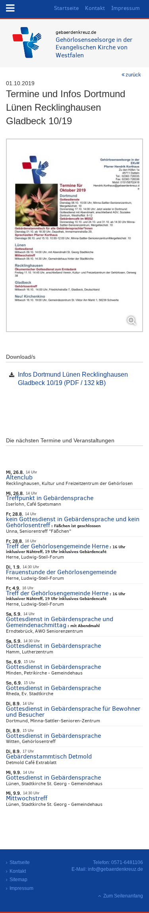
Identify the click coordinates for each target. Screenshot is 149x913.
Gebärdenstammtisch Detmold (49, 756)
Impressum (125, 8)
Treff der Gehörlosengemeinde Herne (57, 546)
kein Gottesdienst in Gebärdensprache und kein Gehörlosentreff (72, 522)
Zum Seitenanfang (123, 896)
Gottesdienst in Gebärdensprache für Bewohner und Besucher (73, 711)
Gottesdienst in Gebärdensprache (53, 645)
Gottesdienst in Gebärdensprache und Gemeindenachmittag (59, 622)
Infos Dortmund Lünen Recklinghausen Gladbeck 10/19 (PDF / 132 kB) (73, 378)
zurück (133, 75)
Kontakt (95, 8)
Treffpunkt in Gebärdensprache (49, 498)
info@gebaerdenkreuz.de (115, 869)
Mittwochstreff (26, 798)
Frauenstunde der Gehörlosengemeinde (61, 572)
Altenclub (19, 477)
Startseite (66, 8)
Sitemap (18, 879)
